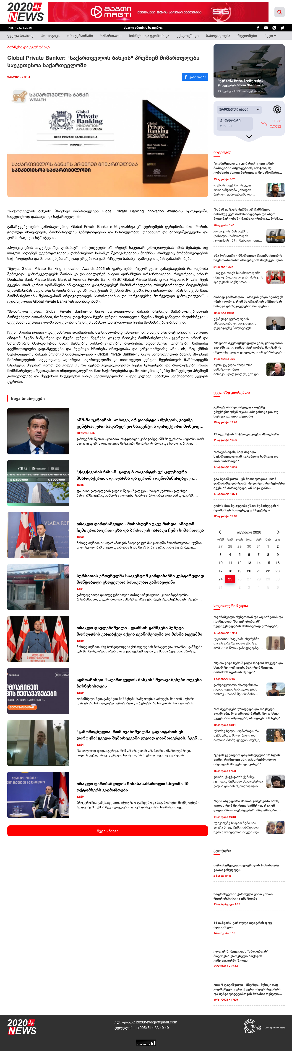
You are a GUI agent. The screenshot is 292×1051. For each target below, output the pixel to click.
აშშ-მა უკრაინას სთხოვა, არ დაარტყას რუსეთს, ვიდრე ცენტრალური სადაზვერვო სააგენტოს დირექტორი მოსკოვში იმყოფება (140, 423)
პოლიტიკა (50, 35)
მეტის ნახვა (107, 831)
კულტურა (222, 850)
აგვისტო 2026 (249, 532)
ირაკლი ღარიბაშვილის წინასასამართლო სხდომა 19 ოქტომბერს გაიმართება (132, 786)
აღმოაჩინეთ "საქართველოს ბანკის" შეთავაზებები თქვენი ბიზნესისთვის (139, 682)
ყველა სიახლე (20, 35)
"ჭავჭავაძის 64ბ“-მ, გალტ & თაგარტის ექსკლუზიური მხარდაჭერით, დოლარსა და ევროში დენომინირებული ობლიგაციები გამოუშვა (135, 475)
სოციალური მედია (231, 605)
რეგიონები (247, 35)
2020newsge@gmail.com (156, 1022)
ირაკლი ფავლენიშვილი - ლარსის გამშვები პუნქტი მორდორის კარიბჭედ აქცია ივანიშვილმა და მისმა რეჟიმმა (139, 630)
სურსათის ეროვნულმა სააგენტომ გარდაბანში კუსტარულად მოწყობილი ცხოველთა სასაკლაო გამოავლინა (140, 579)
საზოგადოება (218, 35)
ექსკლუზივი (188, 35)
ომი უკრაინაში (80, 35)
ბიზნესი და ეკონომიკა (149, 35)
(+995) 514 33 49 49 (152, 1027)
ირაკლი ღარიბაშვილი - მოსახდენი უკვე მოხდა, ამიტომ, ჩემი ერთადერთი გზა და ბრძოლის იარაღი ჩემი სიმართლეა (140, 527)
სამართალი (111, 35)
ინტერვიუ (223, 152)
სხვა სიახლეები (28, 398)
